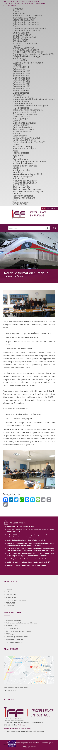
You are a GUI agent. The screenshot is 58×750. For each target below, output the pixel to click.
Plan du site (18, 178)
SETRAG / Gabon (21, 41)
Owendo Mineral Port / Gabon (28, 62)
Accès (15, 150)
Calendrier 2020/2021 (23, 19)
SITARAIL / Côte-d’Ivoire (25, 43)
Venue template (21, 202)
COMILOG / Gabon (22, 34)
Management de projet (24, 112)
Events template (21, 92)
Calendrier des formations (26, 22)
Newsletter (18, 172)
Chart (15, 26)
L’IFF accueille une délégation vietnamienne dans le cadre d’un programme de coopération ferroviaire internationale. (30, 549)
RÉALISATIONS (11, 595)
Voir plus (21, 725)
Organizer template (22, 176)
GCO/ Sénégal (19, 58)
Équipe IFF (18, 167)
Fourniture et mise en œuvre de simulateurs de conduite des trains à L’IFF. (30, 531)
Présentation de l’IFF (23, 163)
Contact (16, 11)
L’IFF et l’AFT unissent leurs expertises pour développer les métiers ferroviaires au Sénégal (30, 536)
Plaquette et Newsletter (25, 180)
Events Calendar (21, 90)
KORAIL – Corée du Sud (24, 37)
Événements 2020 (21, 82)
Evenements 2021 (21, 84)
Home (16, 144)
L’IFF (15, 157)
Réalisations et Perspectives (27, 189)
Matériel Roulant (21, 101)
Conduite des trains (22, 103)
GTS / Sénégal (20, 60)
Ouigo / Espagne (21, 32)
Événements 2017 (21, 75)
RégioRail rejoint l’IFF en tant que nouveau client (26, 565)
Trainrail (17, 64)
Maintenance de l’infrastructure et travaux (34, 99)
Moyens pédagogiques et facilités (29, 161)
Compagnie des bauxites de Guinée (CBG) (33, 54)
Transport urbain (21, 116)
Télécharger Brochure (24, 197)
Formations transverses (25, 114)
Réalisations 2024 (21, 187)
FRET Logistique (21, 107)
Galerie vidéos (20, 135)
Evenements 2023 (21, 88)
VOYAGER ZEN (20, 204)
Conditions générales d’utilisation (29, 28)
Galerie (16, 120)
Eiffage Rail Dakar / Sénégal (26, 56)
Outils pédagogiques (23, 127)
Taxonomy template (23, 195)
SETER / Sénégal (21, 39)
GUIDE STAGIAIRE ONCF (25, 139)
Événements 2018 (21, 77)
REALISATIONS (20, 185)
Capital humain (20, 159)
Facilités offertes (21, 124)
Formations (18, 94)
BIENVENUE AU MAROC (25, 17)
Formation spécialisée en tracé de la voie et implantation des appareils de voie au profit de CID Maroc (30, 544)
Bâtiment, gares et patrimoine (28, 15)
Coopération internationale (26, 30)
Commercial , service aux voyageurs (30, 105)
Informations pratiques (24, 148)
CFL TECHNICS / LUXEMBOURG (28, 52)
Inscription (18, 154)
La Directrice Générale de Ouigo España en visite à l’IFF (28, 562)
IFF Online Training (22, 146)
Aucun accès (19, 13)
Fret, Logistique (20, 118)
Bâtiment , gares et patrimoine (28, 109)
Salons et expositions (23, 129)
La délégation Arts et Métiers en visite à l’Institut (26, 559)
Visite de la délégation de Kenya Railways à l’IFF (26, 540)
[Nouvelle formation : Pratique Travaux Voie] (29, 319)
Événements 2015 (21, 71)
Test (15, 200)
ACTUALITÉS (10, 603)
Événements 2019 (21, 79)
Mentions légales (21, 169)
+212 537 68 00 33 (10, 691)
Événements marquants (25, 122)
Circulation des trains (23, 97)
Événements (19, 69)
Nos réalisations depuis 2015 (27, 174)
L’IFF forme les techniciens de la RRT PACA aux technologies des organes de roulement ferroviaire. (30, 554)
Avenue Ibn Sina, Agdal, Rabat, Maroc (16, 688)
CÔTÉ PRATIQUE (21, 67)
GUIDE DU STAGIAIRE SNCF (26, 137)
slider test (18, 193)
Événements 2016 (21, 73)
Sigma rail (18, 45)
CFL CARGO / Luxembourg (26, 49)
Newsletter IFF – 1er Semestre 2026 (20, 526)
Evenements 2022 (21, 86)
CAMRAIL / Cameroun (23, 47)
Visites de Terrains (22, 131)
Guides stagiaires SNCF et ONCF (29, 142)
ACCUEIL (9, 589)
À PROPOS (18, 9)
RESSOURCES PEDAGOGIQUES (28, 191)
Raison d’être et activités (25, 165)
